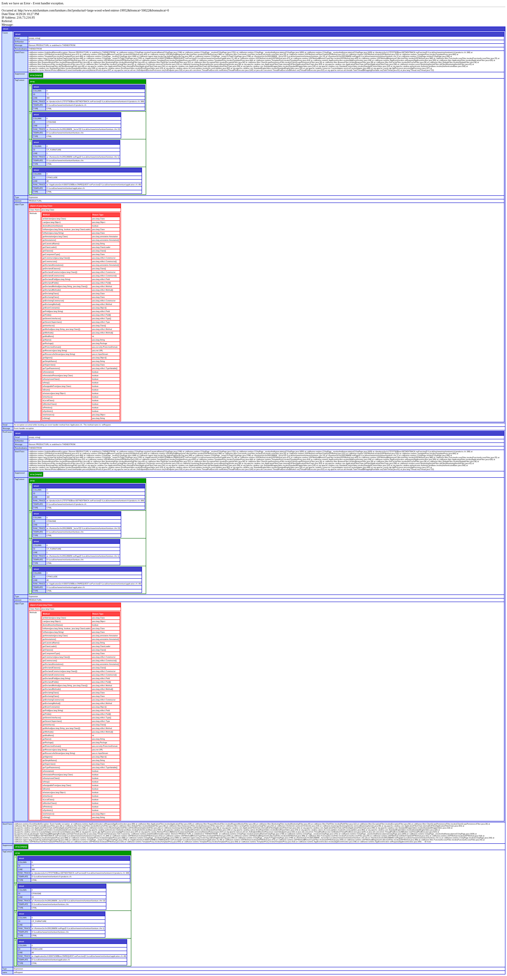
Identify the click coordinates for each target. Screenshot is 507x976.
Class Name (35, 210)
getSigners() (47, 358)
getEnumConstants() (51, 308)
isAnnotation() (48, 372)
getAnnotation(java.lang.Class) (55, 237)
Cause (5, 33)
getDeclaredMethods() (52, 290)
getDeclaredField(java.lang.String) (56, 279)
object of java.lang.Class (41, 206)
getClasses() (48, 251)
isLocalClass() (48, 400)
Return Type (97, 215)
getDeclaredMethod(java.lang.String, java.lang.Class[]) (65, 286)
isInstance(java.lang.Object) (54, 393)
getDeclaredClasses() (51, 269)
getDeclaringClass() (51, 294)
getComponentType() (51, 254)
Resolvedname (21, 49)
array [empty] (36, 75)
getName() (47, 340)
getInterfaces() (49, 326)
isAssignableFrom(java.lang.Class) (57, 386)
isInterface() (47, 397)
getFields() (47, 315)
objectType (19, 204)
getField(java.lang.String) (53, 311)
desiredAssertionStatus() (53, 226)
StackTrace (19, 52)
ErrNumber (19, 42)
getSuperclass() (49, 365)
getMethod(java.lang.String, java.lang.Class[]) (61, 329)
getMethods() (48, 333)
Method (46, 215)
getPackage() (48, 343)
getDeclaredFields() (51, 283)
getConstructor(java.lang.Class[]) (56, 258)
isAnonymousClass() (51, 379)
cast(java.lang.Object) (52, 222)
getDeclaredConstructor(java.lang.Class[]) (60, 272)
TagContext (19, 80)
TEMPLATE (38, 105)
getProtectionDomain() (52, 347)
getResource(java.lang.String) (55, 351)
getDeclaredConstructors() (53, 276)
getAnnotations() (49, 240)
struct (5, 29)
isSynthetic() (48, 411)
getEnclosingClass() (51, 297)
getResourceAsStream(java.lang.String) (59, 354)
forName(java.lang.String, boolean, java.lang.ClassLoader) (67, 229)
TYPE (35, 109)
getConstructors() (50, 262)
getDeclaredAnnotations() (53, 265)
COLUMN (37, 91)
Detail (17, 38)
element (18, 201)
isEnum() (46, 390)
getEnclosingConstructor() (53, 301)
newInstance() (48, 415)
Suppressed (20, 74)
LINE (35, 98)
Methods (33, 213)
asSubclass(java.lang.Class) (54, 219)
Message (18, 45)
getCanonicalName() (51, 244)
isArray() (46, 383)
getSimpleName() (50, 361)
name (5, 972)
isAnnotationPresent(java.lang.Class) (58, 376)
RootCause (7, 432)
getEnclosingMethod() (51, 304)
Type (17, 197)
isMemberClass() (50, 404)
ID (34, 94)
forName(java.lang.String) (53, 233)
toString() (46, 418)
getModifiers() (48, 336)
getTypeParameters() (51, 368)
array (32, 82)
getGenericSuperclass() (52, 322)
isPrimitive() (47, 408)
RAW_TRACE (39, 102)
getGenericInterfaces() (52, 319)
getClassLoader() (50, 247)
